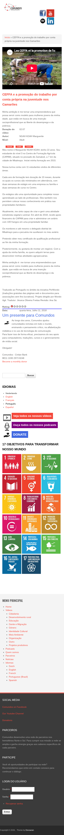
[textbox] (13, 375)
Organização (15, 638)
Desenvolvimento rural (20, 617)
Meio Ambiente (16, 634)
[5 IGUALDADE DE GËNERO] (31, 492)
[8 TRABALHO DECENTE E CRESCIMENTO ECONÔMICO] (31, 512)
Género (12, 627)
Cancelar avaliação (12, 306)
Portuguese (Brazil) (18, 677)
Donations (7, 720)
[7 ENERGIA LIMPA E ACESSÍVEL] (11, 512)
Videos (9, 610)
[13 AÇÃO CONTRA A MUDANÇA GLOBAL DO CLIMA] (11, 553)
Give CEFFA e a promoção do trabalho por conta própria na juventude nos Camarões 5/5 (25, 306)
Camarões (29, 146)
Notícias (10, 659)
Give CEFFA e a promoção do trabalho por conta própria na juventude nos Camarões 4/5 (22, 306)
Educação (9, 146)
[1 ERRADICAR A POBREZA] (11, 472)
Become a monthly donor (14, 361)
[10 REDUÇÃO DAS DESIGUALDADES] (11, 532)
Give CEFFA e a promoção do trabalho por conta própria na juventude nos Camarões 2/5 (17, 306)
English (9, 396)
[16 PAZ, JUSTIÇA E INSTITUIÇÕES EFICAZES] (11, 573)
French (12, 673)
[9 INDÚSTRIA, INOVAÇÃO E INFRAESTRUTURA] (50, 512)
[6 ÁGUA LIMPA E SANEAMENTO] (50, 492)
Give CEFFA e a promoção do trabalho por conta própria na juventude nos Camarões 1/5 (14, 306)
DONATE (20, 434)
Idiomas (9, 662)
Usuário (6, 789)
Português (11, 403)
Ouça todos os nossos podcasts (34, 425)
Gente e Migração (18, 624)
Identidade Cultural (18, 631)
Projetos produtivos (18, 645)
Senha (6, 797)
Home (8, 606)
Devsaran (30, 830)
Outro (11, 641)
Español (10, 407)
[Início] (12, 10)
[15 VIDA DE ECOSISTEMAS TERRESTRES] (50, 553)
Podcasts (10, 649)
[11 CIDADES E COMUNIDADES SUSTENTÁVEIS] (31, 532)
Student (19, 146)
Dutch (12, 666)
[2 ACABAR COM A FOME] (31, 472)
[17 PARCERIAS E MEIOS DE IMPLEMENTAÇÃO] (31, 573)
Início (7, 37)
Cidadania (14, 613)
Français (10, 400)
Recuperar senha (14, 803)
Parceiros (10, 655)
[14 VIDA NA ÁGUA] (31, 553)
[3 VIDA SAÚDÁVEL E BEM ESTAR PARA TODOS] (50, 472)
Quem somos (12, 652)
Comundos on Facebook (14, 707)
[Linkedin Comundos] (50, 24)
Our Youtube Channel (13, 713)
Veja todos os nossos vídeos (32, 416)
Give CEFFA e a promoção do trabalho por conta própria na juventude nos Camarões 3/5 (20, 306)
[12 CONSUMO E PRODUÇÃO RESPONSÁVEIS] (50, 532)
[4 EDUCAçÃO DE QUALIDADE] (11, 492)
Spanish (13, 680)
